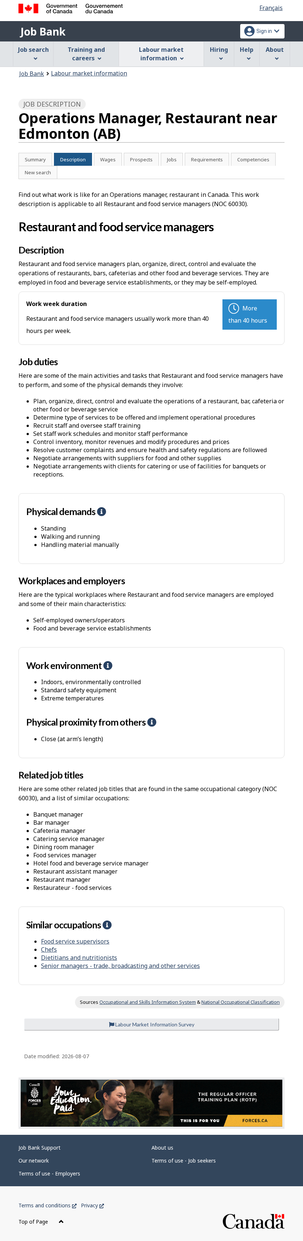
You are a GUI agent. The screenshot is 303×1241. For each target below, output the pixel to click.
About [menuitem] (275, 50)
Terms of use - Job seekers (184, 1160)
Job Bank (42, 31)
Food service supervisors (75, 941)
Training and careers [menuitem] (86, 54)
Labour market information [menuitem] (161, 54)
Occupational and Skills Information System (147, 1002)
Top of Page (34, 1221)
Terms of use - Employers (49, 1173)
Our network (33, 1160)
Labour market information (89, 73)
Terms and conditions (47, 1205)
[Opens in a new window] (151, 1103)
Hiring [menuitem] (219, 50)
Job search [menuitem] (33, 50)
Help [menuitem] (246, 50)
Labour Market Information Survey (154, 1024)
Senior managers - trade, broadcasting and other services (120, 966)
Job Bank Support (39, 1147)
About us (162, 1147)
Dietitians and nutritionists (79, 958)
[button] (101, 511)
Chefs (49, 949)
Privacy (92, 1205)
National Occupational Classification (240, 1002)
